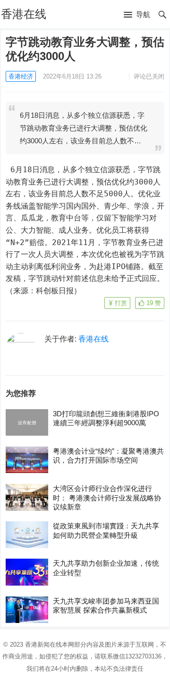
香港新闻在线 (43, 644)
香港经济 (20, 76)
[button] (137, 15)
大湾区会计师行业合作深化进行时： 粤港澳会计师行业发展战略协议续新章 (107, 497)
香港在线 (23, 14)
